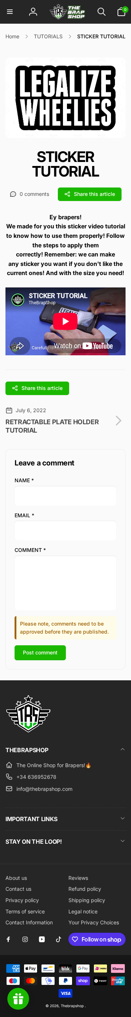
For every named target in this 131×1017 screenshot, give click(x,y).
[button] (10, 12)
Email (24, 515)
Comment (30, 550)
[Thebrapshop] (28, 730)
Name (24, 480)
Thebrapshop (72, 1006)
